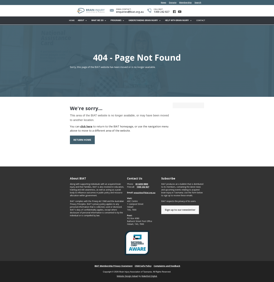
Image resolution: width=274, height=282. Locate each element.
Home (72, 20)
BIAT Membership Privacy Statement (114, 266)
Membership (185, 2)
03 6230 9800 (141, 184)
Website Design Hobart (127, 276)
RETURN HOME (82, 139)
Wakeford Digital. (149, 276)
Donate (172, 2)
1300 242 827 (143, 186)
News (163, 2)
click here (86, 126)
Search (198, 2)
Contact (200, 20)
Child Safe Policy (143, 266)
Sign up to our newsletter (180, 209)
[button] (83, 20)
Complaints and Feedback (167, 266)
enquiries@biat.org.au (144, 192)
